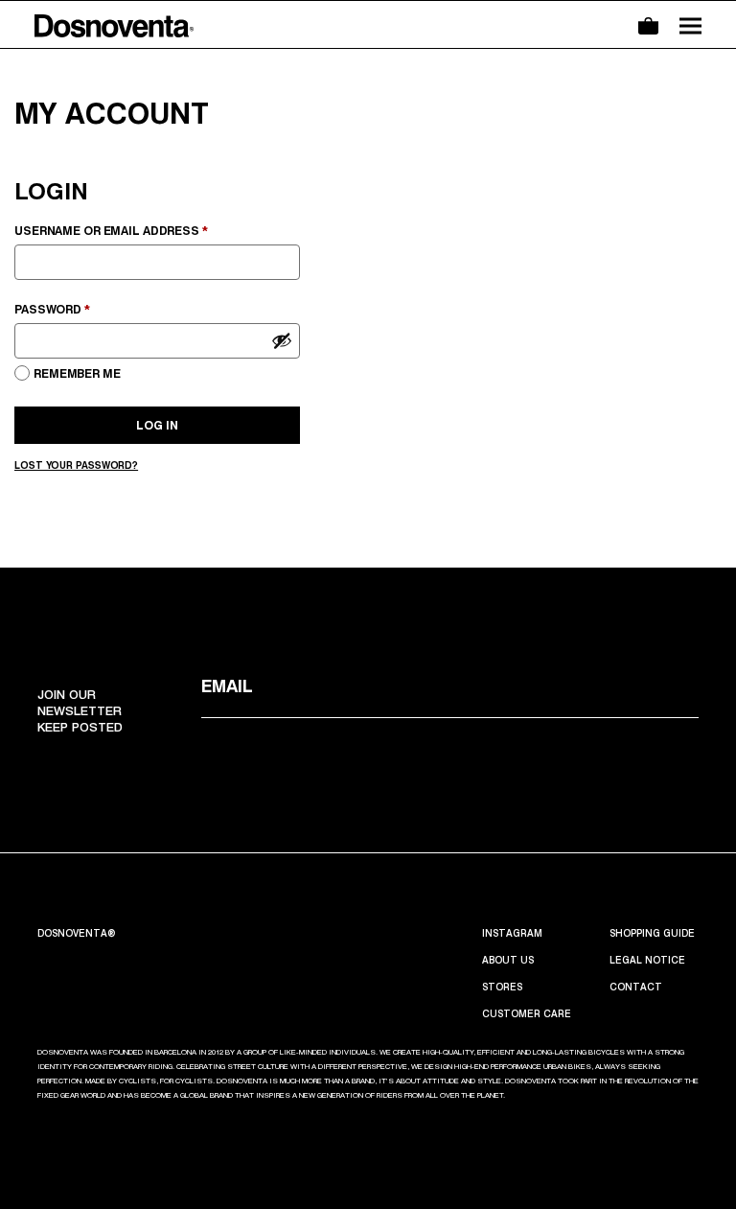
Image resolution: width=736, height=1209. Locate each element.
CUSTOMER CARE (526, 1013)
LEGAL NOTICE (647, 959)
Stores (502, 986)
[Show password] (281, 340)
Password (82, 308)
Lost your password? (76, 465)
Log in (157, 425)
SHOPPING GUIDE (652, 933)
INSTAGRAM (512, 933)
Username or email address (140, 230)
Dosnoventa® (76, 933)
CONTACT (636, 986)
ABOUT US (508, 959)
